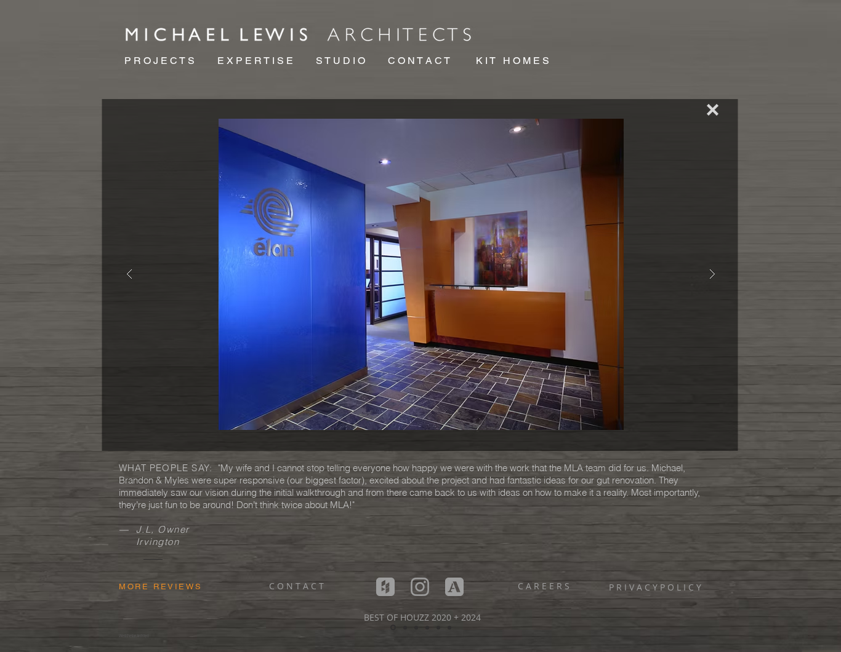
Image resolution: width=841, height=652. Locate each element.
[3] (405, 627)
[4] (427, 627)
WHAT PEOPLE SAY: (167, 468)
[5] (416, 627)
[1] (449, 627)
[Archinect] (454, 587)
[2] (393, 627)
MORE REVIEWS (160, 586)
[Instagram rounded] (420, 587)
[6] (438, 627)
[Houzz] (385, 587)
